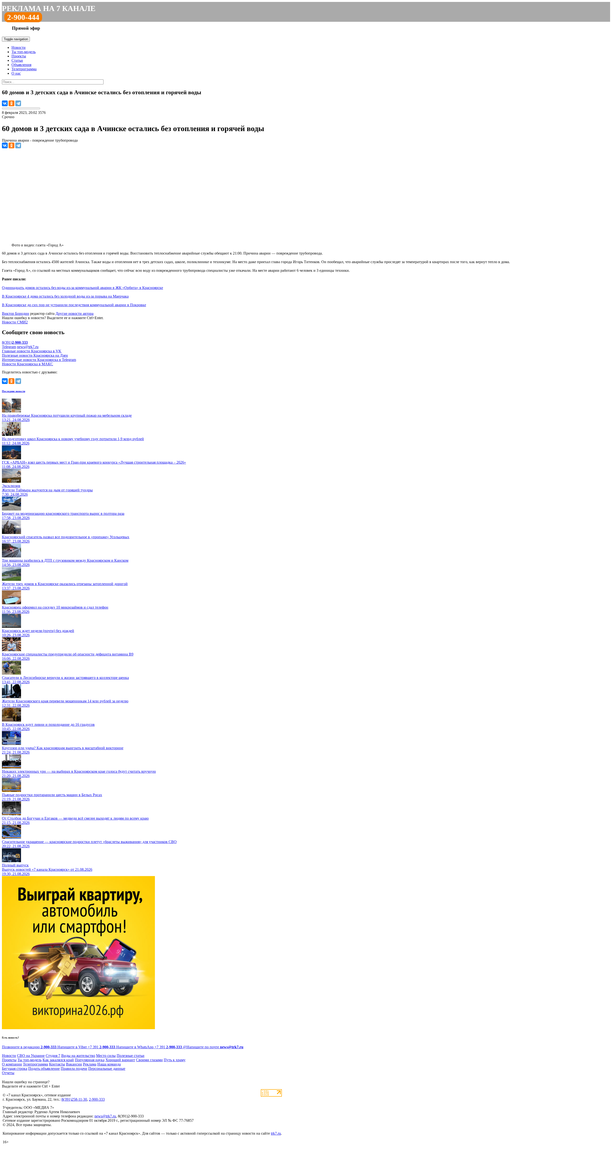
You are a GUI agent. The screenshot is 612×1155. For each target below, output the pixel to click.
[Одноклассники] (11, 103)
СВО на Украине (31, 1056)
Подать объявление (44, 1068)
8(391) (15, 342)
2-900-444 (23, 17)
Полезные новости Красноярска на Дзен (35, 355)
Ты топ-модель (23, 52)
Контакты (57, 1064)
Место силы (106, 1056)
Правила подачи (74, 1068)
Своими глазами (149, 1060)
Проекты (18, 56)
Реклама (89, 1064)
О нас (16, 73)
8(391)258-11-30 (74, 1099)
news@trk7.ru (27, 347)
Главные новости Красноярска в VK (31, 351)
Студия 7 (53, 1056)
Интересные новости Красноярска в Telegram (39, 360)
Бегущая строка (14, 1068)
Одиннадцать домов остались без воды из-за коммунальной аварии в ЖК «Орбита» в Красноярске (82, 288)
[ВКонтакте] (5, 103)
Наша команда (109, 1064)
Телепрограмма (24, 69)
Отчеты (8, 1073)
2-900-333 (97, 1099)
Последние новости (13, 391)
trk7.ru (276, 1133)
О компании (12, 1064)
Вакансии (74, 1064)
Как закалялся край (58, 1060)
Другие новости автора (74, 313)
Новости (18, 47)
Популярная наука (89, 1060)
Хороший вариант (120, 1060)
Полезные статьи (130, 1056)
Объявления (21, 65)
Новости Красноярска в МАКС (27, 364)
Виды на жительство (78, 1056)
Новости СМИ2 (15, 322)
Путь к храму (175, 1060)
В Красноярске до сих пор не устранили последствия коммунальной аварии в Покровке (74, 305)
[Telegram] (18, 103)
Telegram (9, 347)
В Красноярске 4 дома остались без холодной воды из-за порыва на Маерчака (65, 296)
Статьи (17, 60)
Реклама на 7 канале (48, 8)
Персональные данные (106, 1068)
